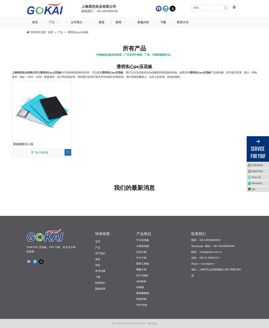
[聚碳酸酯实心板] (42, 110)
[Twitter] (172, 9)
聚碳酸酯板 (142, 293)
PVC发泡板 (142, 240)
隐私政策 (100, 288)
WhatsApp (257, 183)
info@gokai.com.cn (211, 251)
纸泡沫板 (141, 298)
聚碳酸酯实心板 (23, 144)
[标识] (45, 8)
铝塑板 (140, 287)
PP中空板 (141, 304)
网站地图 (152, 323)
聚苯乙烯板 (142, 263)
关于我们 (100, 253)
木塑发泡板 (142, 246)
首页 (97, 241)
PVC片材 (141, 257)
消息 (97, 265)
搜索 (225, 8)
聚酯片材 (141, 269)
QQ (253, 189)
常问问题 (100, 270)
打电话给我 (257, 165)
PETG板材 (142, 275)
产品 (97, 247)
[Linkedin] (166, 9)
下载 (97, 276)
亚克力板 (141, 251)
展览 (97, 259)
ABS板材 (141, 281)
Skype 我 (256, 177)
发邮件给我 (257, 171)
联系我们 (100, 282)
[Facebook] (159, 9)
